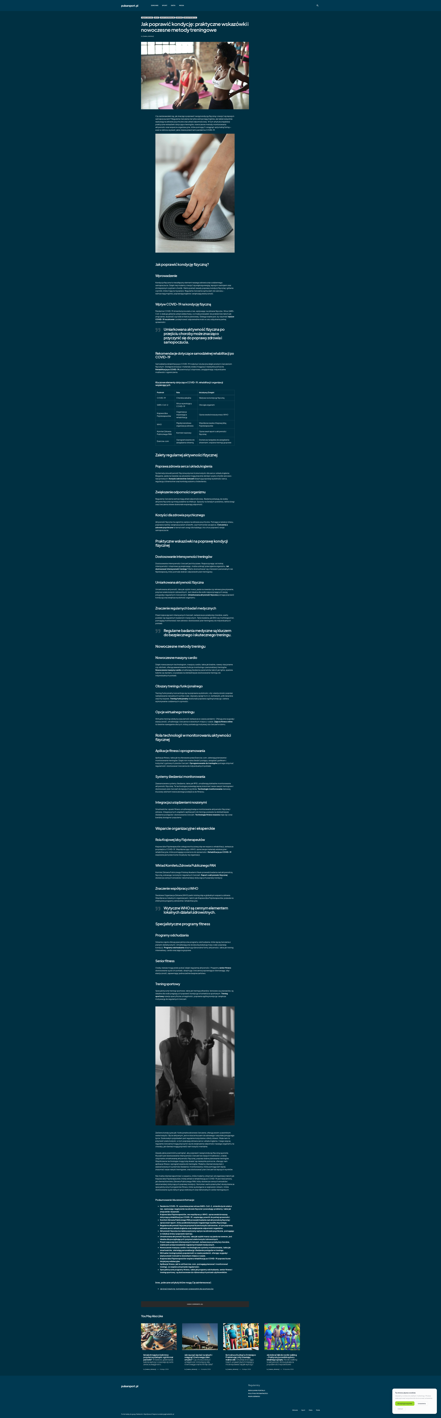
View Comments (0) (195, 1304)
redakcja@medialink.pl (166, 1414)
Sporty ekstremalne (167, 17)
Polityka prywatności (258, 1393)
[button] (317, 5)
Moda (318, 1410)
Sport (156, 17)
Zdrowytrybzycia (190, 17)
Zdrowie (179, 17)
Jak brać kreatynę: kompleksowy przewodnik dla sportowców (186, 1289)
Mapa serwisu (254, 1396)
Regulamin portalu (256, 1390)
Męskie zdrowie (147, 17)
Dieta (310, 1410)
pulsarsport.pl (129, 5)
